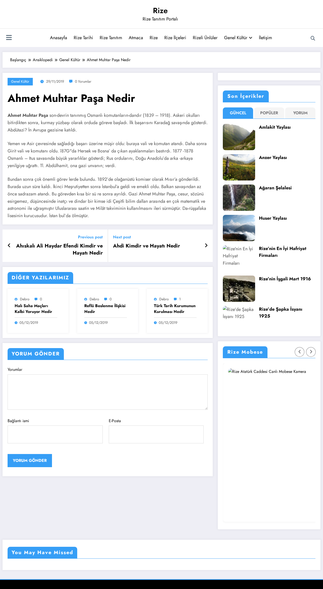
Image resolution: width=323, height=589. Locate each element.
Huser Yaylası (273, 218)
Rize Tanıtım (111, 37)
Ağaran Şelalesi (275, 188)
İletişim (265, 37)
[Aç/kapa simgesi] (9, 38)
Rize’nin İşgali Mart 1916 (285, 279)
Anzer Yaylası (273, 157)
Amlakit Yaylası (275, 127)
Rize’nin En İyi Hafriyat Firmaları (282, 252)
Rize (160, 10)
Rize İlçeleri (175, 37)
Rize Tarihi (83, 37)
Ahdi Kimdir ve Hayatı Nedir (146, 246)
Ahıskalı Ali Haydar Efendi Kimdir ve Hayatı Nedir (59, 249)
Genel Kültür (235, 37)
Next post (122, 237)
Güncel (238, 113)
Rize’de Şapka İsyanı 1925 (280, 312)
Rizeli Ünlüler (205, 37)
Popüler (269, 113)
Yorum (300, 113)
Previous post (90, 237)
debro (25, 299)
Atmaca (136, 37)
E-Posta (115, 421)
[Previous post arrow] (9, 246)
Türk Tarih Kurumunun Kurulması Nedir (175, 308)
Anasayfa (58, 37)
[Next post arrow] (206, 246)
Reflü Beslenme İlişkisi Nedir (104, 308)
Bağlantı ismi (18, 421)
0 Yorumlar (83, 81)
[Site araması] (313, 38)
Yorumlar (15, 369)
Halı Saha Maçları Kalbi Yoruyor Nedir (33, 308)
